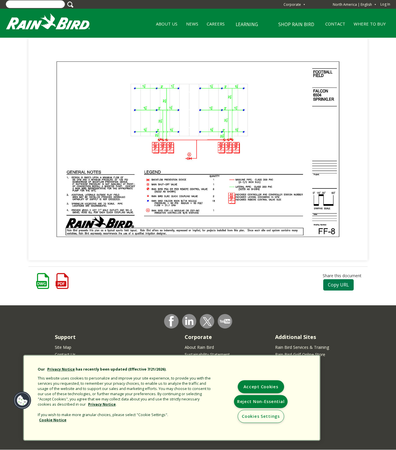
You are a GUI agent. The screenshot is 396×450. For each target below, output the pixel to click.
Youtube (225, 321)
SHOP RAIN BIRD (296, 24)
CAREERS (213, 26)
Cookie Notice (52, 419)
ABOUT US (165, 26)
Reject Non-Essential (260, 401)
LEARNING (243, 26)
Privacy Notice (61, 369)
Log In (385, 4)
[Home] (53, 23)
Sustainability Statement (207, 354)
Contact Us (65, 354)
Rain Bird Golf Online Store (300, 354)
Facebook (171, 321)
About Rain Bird (199, 347)
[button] (22, 400)
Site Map (63, 347)
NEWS (192, 24)
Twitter (207, 321)
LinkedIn (189, 321)
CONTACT (335, 24)
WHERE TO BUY (370, 24)
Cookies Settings (261, 416)
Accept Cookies (261, 387)
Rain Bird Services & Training (302, 347)
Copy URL (338, 285)
